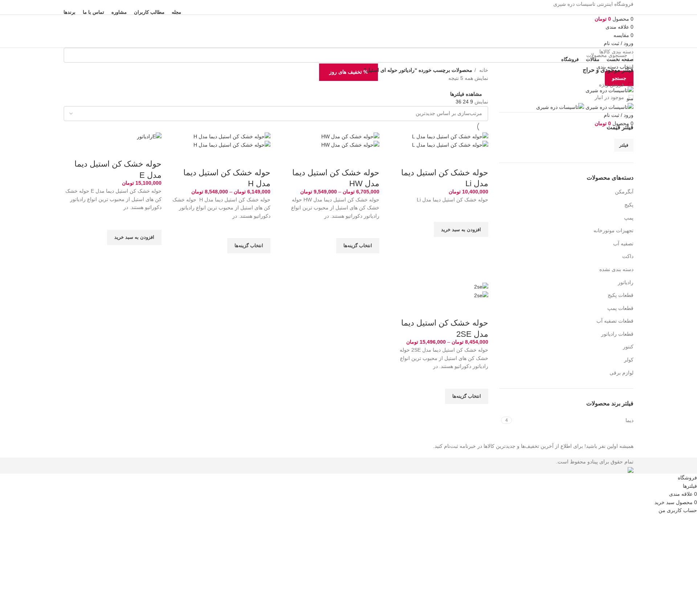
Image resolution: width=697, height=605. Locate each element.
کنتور (628, 346)
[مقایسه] (479, 158)
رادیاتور (625, 282)
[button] (461, 229)
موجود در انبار (610, 97)
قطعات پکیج (620, 295)
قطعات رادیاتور (617, 334)
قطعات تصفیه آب (614, 321)
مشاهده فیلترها (466, 94)
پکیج (628, 205)
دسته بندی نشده (616, 269)
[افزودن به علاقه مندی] (479, 213)
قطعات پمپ (620, 308)
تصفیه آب (623, 243)
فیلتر (623, 145)
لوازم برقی (621, 373)
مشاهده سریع (479, 246)
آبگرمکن (624, 192)
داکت (627, 256)
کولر (628, 360)
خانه (483, 70)
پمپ (628, 218)
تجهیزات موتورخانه (613, 230)
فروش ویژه (612, 84)
